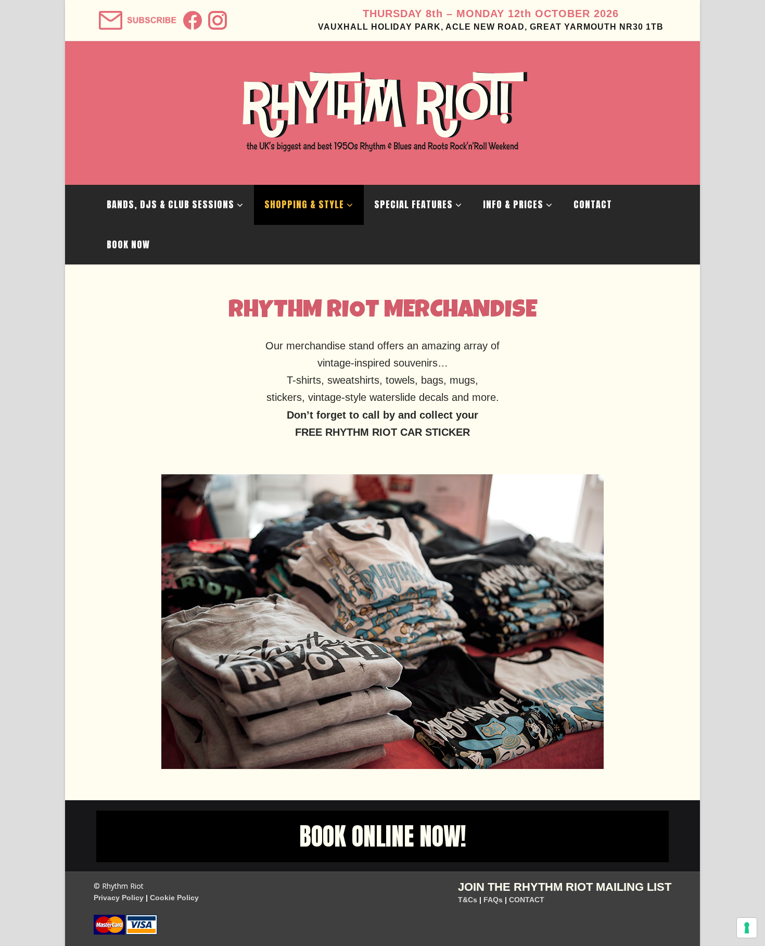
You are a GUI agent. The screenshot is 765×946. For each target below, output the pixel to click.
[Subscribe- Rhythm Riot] (136, 17)
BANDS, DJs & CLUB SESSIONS (170, 204)
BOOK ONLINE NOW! (382, 836)
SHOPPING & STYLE (304, 204)
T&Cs (467, 899)
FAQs (493, 899)
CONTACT (592, 204)
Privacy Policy (119, 897)
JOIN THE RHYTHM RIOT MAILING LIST (564, 886)
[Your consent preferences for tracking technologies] (747, 928)
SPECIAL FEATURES (413, 204)
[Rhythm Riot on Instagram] (216, 17)
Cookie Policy (174, 897)
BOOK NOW (128, 244)
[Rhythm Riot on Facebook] (191, 17)
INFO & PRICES (513, 204)
